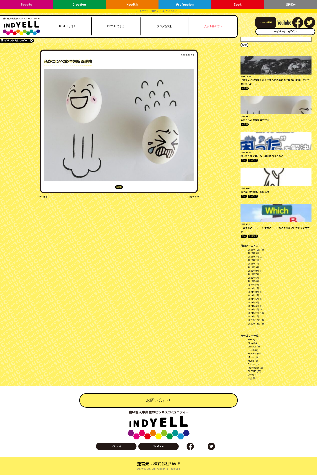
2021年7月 (253, 295)
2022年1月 (253, 288)
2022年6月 (253, 277)
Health (251, 350)
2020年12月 (254, 320)
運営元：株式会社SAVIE (158, 464)
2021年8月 (253, 292)
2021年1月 (253, 316)
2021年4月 (253, 306)
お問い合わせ (158, 400)
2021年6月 (253, 299)
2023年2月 (253, 260)
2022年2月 (253, 285)
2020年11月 (254, 323)
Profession (253, 367)
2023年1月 (253, 263)
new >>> (195, 196)
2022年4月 (253, 281)
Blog (244, 160)
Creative (252, 346)
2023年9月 (253, 253)
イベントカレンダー (15, 40)
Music (251, 360)
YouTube (158, 446)
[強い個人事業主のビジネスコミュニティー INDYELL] (158, 425)
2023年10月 (254, 249)
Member (252, 353)
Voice (251, 374)
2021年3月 (253, 309)
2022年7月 (253, 274)
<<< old (42, 196)
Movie (251, 357)
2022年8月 (253, 270)
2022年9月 (253, 267)
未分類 (119, 187)
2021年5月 (253, 302)
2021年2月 (253, 313)
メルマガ (116, 446)
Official (251, 364)
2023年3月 (253, 256)
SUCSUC (253, 160)
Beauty (251, 339)
